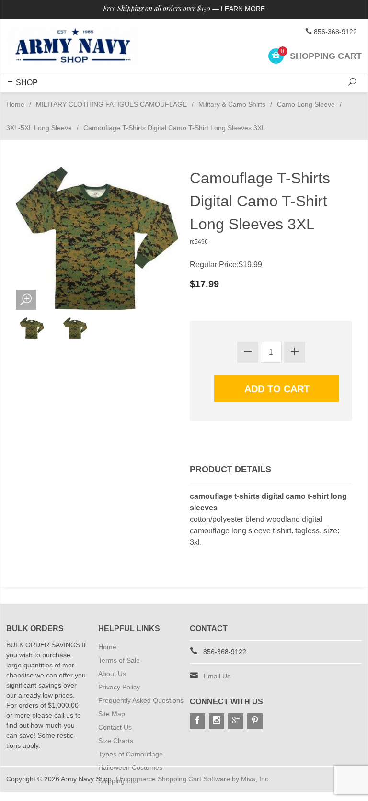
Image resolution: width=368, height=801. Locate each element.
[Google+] (235, 721)
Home (15, 104)
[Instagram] (216, 721)
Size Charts (115, 741)
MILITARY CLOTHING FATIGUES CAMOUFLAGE (111, 104)
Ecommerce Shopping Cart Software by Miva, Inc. (194, 779)
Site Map (111, 714)
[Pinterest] (255, 721)
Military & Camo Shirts (231, 104)
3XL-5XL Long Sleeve (39, 128)
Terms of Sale (119, 660)
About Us (112, 673)
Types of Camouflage (130, 754)
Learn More (243, 8)
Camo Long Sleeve (306, 104)
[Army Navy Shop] (73, 46)
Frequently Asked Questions (141, 700)
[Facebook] (197, 721)
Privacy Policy (119, 687)
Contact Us (115, 727)
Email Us (217, 676)
